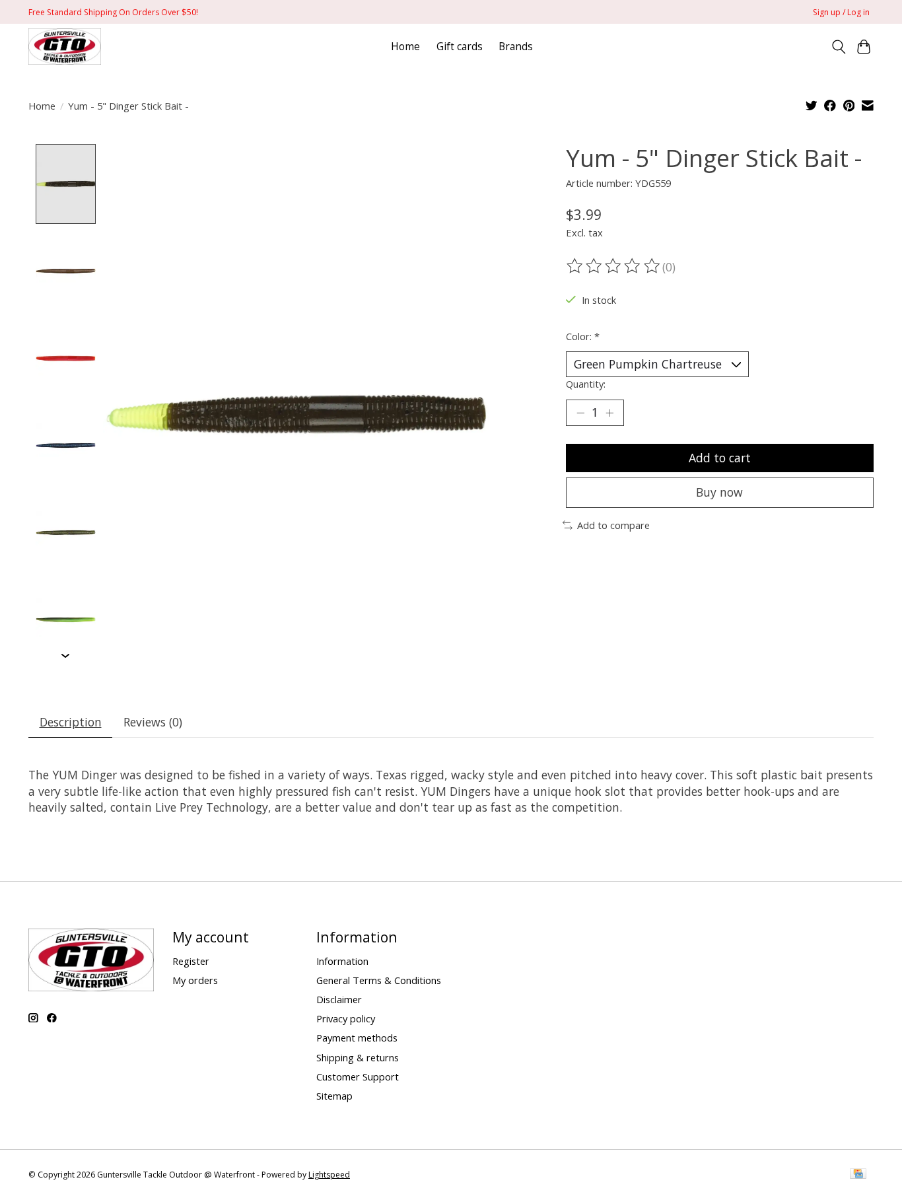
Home (405, 46)
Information (342, 961)
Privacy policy (345, 1018)
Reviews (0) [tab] (152, 722)
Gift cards (459, 46)
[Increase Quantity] (609, 413)
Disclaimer (339, 999)
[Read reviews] (614, 266)
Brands (516, 46)
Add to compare (613, 525)
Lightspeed (329, 1174)
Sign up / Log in (841, 12)
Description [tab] (71, 722)
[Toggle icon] (838, 47)
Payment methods (357, 1037)
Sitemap (334, 1095)
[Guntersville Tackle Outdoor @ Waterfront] (64, 46)
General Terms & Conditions (378, 980)
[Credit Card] (858, 1175)
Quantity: (586, 383)
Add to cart (720, 458)
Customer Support (357, 1076)
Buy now (719, 492)
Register (190, 961)
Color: (583, 336)
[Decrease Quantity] (580, 413)
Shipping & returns (357, 1057)
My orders (195, 980)
